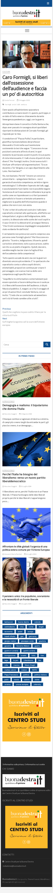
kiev (42, 655)
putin (6, 679)
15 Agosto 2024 (26, 414)
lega (6, 660)
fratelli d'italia (10, 636)
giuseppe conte (27, 641)
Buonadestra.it (9, 879)
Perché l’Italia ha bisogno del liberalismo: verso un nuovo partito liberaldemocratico (24, 478)
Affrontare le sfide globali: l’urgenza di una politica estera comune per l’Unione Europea (26, 548)
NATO (34, 669)
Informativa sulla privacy (13, 764)
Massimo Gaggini (10, 414)
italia (33, 655)
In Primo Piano (8, 401)
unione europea (22, 684)
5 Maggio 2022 (24, 100)
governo (8, 645)
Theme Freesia (33, 879)
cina (21, 626)
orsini (14, 104)
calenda (37, 622)
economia (8, 631)
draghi (41, 626)
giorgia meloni (10, 641)
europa (30, 631)
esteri (20, 631)
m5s (6, 665)
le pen (15, 660)
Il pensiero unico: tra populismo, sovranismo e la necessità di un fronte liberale (26, 598)
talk (18, 104)
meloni (24, 669)
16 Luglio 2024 (31, 554)
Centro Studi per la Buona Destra (19, 861)
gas (21, 636)
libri (39, 660)
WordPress (44, 879)
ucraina (7, 684)
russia (16, 679)
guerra (37, 645)
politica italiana (40, 674)
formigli (8, 104)
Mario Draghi (30, 665)
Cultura (6, 71)
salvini (26, 679)
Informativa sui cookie (35, 764)
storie (37, 679)
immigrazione (10, 655)
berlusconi (9, 622)
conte (31, 626)
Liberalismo (28, 660)
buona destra (23, 622)
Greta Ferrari (9, 100)
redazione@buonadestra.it (14, 866)
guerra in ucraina (11, 650)
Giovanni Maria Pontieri (13, 554)
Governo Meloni (22, 645)
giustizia (42, 641)
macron (16, 665)
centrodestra (10, 626)
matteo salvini (10, 669)
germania (32, 636)
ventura (24, 104)
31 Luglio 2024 (25, 486)
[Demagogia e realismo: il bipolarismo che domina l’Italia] (26, 380)
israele (23, 655)
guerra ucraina (29, 650)
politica (26, 674)
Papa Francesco (11, 674)
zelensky (37, 684)
